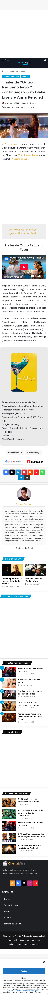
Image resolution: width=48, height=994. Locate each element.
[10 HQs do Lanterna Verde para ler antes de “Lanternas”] (9, 814)
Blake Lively (34, 452)
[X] (22, 548)
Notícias (25, 77)
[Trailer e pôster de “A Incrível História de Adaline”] (12, 570)
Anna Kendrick (15, 452)
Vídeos (7, 917)
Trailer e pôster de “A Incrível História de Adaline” (12, 581)
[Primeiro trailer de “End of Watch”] (35, 570)
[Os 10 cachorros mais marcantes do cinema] (9, 706)
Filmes (7, 899)
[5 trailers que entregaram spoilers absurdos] (9, 694)
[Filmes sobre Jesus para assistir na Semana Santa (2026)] (9, 717)
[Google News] (13, 462)
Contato (18, 944)
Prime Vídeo (10, 144)
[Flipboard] (35, 462)
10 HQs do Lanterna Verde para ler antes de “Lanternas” (30, 813)
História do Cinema (12, 924)
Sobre (11, 944)
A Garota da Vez (19, 159)
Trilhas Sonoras (11, 905)
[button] (44, 962)
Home (5, 71)
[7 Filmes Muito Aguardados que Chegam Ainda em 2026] (9, 837)
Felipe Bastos (10, 103)
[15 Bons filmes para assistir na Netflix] (9, 672)
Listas (7, 911)
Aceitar (24, 971)
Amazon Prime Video (17, 71)
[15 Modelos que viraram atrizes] (9, 683)
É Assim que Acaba (28, 155)
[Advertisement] (24, 34)
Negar (24, 978)
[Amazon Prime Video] (24, 62)
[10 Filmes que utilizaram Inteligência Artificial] (9, 849)
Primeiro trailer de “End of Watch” (33, 580)
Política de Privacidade (30, 944)
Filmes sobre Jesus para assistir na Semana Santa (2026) (30, 716)
